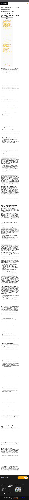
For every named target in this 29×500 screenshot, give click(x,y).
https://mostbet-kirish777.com (13, 108)
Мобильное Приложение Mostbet (7, 21)
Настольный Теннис (5, 53)
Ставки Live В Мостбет (5, 61)
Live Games (4, 43)
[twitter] (4, 493)
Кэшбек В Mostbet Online (6, 45)
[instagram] (3, 493)
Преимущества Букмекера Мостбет (7, 23)
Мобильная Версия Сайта (6, 50)
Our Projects (10, 492)
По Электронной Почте (6, 42)
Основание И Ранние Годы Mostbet (7, 44)
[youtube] (6, 493)
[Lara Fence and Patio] (4, 3)
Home (9, 489)
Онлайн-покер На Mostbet (6, 39)
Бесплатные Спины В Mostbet (6, 65)
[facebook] (1, 493)
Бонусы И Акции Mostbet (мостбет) (7, 54)
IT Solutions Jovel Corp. (22, 497)
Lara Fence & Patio (16, 498)
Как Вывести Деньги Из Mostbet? (7, 20)
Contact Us (10, 493)
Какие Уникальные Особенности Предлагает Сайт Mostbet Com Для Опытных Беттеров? (7, 63)
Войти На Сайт (5, 22)
